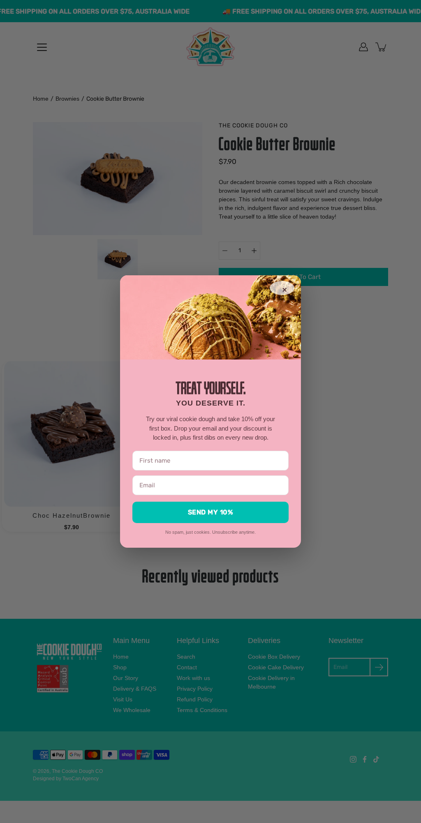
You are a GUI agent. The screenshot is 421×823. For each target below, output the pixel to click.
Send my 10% (211, 512)
